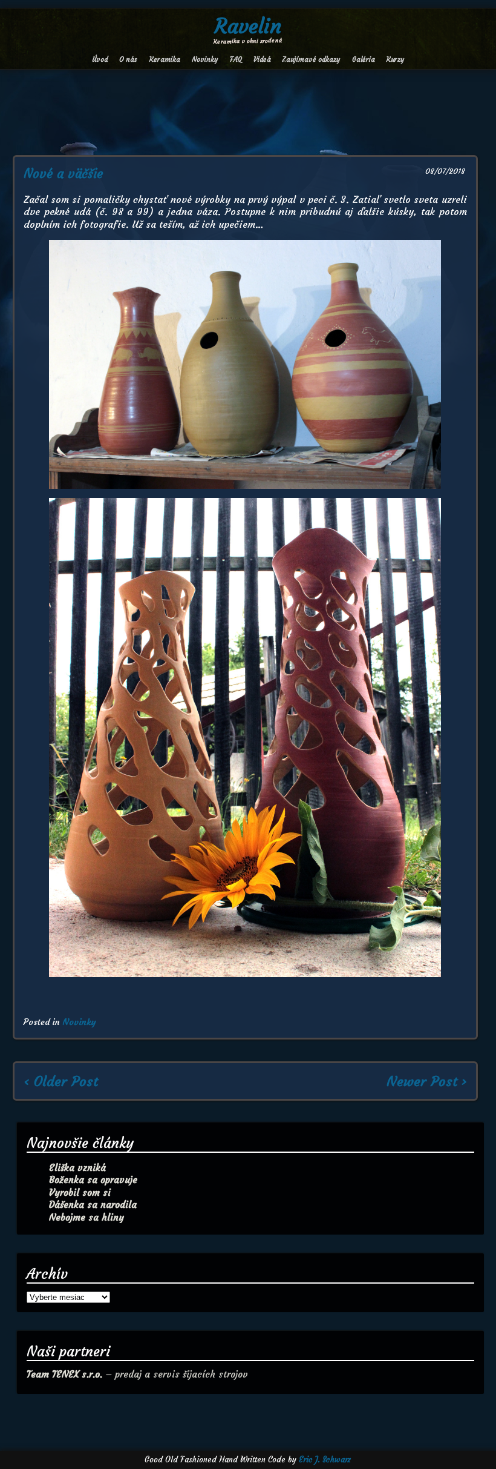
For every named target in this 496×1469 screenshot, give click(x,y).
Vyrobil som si (80, 1192)
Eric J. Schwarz (325, 1459)
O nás (128, 59)
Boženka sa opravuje (93, 1179)
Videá (262, 59)
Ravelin (248, 26)
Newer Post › (427, 1081)
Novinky (205, 59)
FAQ (236, 59)
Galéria (363, 59)
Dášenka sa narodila (93, 1204)
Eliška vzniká (77, 1167)
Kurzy (395, 59)
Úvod (100, 59)
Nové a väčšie (63, 174)
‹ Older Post (61, 1081)
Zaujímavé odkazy (311, 59)
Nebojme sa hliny (86, 1217)
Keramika (164, 59)
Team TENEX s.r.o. (64, 1374)
